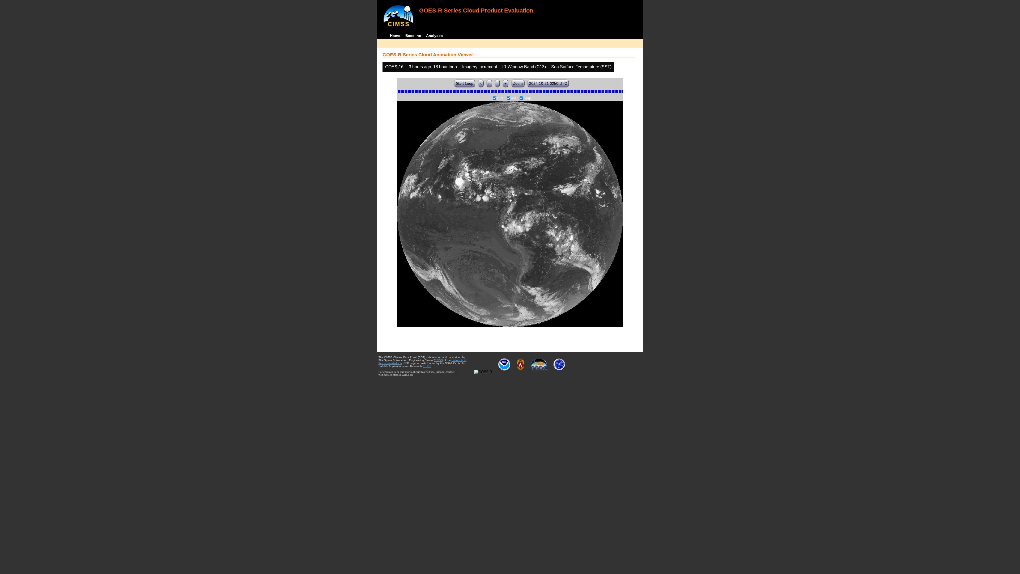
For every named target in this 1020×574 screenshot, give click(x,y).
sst (513, 98)
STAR (426, 366)
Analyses (434, 35)
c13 (500, 98)
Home (395, 35)
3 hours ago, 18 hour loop (433, 67)
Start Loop (464, 83)
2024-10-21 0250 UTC (548, 83)
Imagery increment (479, 67)
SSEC (438, 360)
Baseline (413, 35)
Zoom (518, 83)
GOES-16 (394, 67)
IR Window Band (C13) (524, 67)
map (527, 98)
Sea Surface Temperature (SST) (581, 67)
